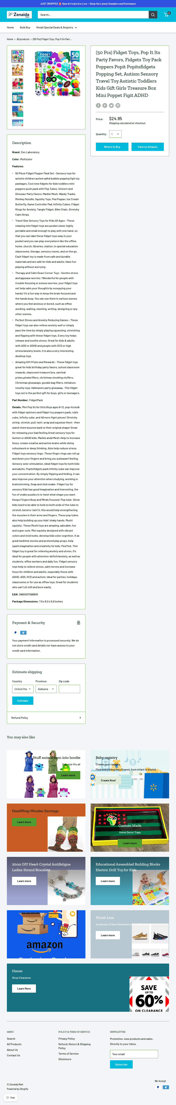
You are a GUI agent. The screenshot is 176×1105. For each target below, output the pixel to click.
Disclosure (64, 1059)
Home (10, 27)
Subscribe (121, 1064)
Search (11, 1038)
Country (17, 681)
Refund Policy (19, 717)
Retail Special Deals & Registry (54, 27)
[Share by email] (118, 105)
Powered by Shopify (17, 1088)
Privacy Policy (66, 1038)
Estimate (22, 700)
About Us (12, 1049)
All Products (14, 1044)
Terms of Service (68, 1053)
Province (41, 681)
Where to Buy (88, 5)
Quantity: (101, 134)
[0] (166, 15)
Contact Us (13, 1055)
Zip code (64, 681)
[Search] (153, 14)
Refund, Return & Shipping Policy (74, 1045)
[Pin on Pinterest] (104, 105)
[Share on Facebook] (98, 105)
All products (23, 39)
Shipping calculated (120, 123)
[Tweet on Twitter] (111, 105)
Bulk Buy (25, 27)
